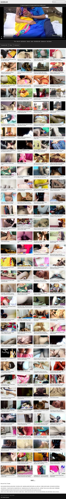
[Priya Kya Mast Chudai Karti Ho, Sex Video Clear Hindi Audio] (41, 144)
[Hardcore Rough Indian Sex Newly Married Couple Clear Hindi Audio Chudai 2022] (25, 261)
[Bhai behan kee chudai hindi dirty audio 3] (8, 131)
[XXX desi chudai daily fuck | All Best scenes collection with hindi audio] (41, 418)
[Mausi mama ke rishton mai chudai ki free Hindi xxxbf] (57, 313)
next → (33, 480)
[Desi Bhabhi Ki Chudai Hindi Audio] (41, 248)
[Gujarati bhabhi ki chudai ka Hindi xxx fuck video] (8, 183)
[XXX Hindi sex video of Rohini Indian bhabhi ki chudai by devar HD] (41, 274)
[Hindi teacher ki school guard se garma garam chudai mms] (8, 418)
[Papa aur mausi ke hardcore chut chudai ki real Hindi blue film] (57, 118)
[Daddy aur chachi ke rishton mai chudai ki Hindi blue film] (8, 339)
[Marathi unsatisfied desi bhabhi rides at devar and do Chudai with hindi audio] (41, 326)
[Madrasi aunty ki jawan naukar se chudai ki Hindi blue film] (57, 170)
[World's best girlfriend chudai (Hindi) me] (25, 144)
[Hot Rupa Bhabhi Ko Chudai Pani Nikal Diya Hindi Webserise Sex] (41, 261)
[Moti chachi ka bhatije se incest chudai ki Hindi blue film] (25, 379)
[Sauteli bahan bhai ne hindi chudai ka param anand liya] (41, 105)
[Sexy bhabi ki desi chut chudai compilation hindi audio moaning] (57, 431)
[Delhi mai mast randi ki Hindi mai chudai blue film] (25, 392)
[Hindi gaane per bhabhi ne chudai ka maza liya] (25, 405)
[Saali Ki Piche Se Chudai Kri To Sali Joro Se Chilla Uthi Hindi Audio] (41, 170)
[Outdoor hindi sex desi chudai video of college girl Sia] (41, 444)
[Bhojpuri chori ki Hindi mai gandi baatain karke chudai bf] (8, 313)
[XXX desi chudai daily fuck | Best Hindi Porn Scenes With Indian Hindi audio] (57, 379)
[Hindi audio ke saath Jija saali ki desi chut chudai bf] (8, 444)
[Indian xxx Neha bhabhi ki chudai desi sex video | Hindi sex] (41, 457)
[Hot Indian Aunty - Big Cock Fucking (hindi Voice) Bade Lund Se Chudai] (25, 300)
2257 (2, 497)
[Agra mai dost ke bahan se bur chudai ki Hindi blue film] (57, 183)
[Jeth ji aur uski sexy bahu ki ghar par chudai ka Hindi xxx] (41, 157)
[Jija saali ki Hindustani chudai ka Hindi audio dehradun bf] (57, 222)
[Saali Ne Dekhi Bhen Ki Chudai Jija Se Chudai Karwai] (25, 183)
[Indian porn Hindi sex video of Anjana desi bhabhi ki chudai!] (8, 196)
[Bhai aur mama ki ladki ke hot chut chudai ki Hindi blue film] (57, 457)
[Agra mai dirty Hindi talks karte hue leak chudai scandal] (8, 248)
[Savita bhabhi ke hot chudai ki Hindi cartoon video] (8, 352)
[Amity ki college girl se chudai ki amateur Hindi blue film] (25, 339)
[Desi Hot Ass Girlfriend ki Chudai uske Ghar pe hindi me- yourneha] (8, 118)
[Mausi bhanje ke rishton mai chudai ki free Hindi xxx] (8, 105)
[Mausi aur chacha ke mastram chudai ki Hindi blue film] (8, 66)
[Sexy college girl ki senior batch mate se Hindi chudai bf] (8, 326)
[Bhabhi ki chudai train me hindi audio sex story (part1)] (25, 352)
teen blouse (49, 41)
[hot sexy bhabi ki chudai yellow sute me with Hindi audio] (8, 53)
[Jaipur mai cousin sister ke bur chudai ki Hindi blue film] (41, 53)
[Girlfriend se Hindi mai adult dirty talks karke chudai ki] (8, 405)
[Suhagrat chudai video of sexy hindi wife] (25, 235)
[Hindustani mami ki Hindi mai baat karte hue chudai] (41, 92)
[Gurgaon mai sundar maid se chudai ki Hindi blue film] (57, 339)
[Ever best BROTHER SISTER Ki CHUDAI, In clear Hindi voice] (57, 209)
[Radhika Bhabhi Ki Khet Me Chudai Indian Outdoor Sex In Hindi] (25, 92)
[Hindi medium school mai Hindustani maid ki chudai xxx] (57, 53)
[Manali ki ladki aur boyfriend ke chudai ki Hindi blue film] (57, 196)
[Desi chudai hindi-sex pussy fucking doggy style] (41, 131)
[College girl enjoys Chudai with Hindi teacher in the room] (57, 418)
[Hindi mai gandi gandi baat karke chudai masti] (8, 470)
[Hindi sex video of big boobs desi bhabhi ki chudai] (41, 287)
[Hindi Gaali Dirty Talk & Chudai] (25, 366)
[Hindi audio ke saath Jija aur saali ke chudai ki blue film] (8, 79)
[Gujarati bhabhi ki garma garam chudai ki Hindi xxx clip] (41, 379)
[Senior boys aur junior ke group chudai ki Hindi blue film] (25, 418)
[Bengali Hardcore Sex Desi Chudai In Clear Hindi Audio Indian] (25, 457)
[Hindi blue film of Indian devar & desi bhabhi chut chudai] (57, 79)
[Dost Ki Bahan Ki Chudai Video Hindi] (25, 274)
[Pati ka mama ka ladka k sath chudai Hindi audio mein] (57, 444)
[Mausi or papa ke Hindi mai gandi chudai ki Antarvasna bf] (57, 66)
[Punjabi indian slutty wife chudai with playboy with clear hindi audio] (25, 431)
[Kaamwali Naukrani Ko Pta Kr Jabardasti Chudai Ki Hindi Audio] (25, 53)
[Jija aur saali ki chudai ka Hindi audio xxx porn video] (25, 222)
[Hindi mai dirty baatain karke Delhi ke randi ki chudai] (41, 300)
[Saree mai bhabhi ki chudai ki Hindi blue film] (25, 66)
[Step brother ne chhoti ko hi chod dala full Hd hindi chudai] (8, 392)
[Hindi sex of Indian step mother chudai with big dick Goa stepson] (41, 66)
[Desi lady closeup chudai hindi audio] (8, 157)
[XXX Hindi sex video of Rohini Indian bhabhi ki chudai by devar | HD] (57, 405)
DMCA (4, 497)
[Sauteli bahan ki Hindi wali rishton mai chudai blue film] (8, 379)
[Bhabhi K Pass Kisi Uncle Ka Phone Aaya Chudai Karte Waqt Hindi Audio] (41, 339)
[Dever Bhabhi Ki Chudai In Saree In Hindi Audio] (8, 431)
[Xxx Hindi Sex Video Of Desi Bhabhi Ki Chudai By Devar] (41, 209)
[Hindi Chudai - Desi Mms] (57, 92)
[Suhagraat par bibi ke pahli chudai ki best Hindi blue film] (25, 105)
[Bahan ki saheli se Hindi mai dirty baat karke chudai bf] (57, 261)
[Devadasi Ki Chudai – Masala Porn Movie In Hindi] (57, 235)
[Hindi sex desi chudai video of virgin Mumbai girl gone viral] (57, 274)
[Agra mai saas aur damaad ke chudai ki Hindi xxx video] (8, 170)
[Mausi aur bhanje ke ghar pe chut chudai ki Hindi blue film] (41, 222)
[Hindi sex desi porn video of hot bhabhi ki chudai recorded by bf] (41, 352)
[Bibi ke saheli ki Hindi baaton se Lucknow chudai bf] (25, 131)
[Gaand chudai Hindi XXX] (25, 209)
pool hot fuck (23, 41)
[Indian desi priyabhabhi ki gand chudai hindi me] (8, 261)
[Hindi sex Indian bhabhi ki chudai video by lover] (57, 105)
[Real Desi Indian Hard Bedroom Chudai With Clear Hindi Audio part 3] (57, 300)
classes (28, 41)
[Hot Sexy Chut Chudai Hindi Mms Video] (25, 444)
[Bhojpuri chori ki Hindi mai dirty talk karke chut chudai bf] (41, 392)
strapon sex (43, 41)
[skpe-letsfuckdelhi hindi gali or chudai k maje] (25, 170)
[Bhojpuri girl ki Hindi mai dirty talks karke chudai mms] (25, 326)
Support (7, 497)
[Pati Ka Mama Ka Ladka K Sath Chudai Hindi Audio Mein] (41, 196)
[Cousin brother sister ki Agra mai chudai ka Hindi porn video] (57, 366)
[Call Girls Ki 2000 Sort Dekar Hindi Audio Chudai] (57, 326)
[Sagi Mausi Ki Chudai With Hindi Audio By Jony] (8, 209)
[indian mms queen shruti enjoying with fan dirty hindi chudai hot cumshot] (57, 157)
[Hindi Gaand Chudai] (25, 157)
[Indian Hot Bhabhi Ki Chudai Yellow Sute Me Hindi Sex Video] (41, 183)
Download (16, 45)
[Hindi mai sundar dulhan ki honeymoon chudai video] (41, 118)
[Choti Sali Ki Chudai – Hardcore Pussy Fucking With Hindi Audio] (41, 431)
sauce (32, 41)
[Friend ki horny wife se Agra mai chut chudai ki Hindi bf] (41, 79)
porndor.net (4, 2)
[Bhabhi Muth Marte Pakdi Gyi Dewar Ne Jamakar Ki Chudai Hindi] (57, 248)
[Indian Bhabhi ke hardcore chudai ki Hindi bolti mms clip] (8, 222)
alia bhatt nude (37, 41)
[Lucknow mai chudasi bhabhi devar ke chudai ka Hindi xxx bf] (8, 144)
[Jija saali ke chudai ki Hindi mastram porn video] (41, 235)
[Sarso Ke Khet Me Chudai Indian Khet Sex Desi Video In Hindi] (57, 144)
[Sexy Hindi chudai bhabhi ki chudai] (57, 287)
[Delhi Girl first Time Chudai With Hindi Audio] (41, 313)
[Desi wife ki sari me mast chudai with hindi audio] (8, 274)
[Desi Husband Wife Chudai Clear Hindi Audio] (57, 470)
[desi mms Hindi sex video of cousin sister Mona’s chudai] (25, 118)
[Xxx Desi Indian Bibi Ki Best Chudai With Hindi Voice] (8, 300)
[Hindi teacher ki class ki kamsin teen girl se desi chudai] (8, 366)
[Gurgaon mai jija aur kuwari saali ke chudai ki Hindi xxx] (41, 405)
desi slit (18, 41)
